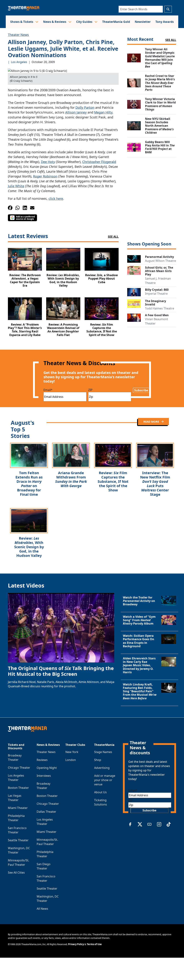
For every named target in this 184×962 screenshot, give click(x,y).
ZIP (90, 390)
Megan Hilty (103, 112)
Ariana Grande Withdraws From (71, 479)
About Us (100, 792)
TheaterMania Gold (116, 22)
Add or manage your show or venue (104, 780)
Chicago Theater (19, 768)
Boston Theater (18, 788)
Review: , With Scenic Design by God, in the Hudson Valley (29, 547)
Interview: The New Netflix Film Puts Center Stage (155, 483)
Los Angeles (19, 62)
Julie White (16, 186)
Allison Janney (76, 112)
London (70, 760)
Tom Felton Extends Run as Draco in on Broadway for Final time (29, 483)
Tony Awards (164, 22)
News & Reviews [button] (55, 22)
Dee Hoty (48, 162)
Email (47, 390)
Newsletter (143, 22)
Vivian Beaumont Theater (156, 321)
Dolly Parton (84, 107)
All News (42, 909)
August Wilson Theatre (160, 261)
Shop (97, 760)
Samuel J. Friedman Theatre (158, 281)
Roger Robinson (45, 176)
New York (71, 752)
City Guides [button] (84, 22)
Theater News (18, 35)
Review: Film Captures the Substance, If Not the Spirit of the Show (113, 481)
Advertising (102, 768)
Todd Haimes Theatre (159, 308)
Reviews (42, 760)
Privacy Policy (76, 944)
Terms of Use (94, 944)
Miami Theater (18, 808)
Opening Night (47, 768)
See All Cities (16, 872)
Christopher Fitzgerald (99, 162)
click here (56, 198)
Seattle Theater (18, 840)
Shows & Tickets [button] (22, 22)
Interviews (44, 776)
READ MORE (151, 421)
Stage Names (103, 752)
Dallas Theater (46, 812)
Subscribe (141, 390)
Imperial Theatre (156, 294)
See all (170, 40)
